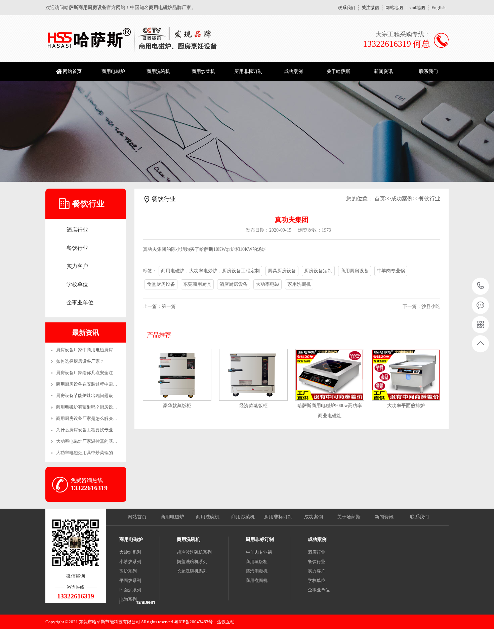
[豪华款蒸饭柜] (177, 375)
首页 (379, 198)
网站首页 (72, 71)
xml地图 (417, 7)
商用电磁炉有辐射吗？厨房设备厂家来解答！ (99, 406)
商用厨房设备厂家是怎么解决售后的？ (93, 418)
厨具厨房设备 (282, 270)
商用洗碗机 (158, 71)
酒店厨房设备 (233, 284)
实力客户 (77, 266)
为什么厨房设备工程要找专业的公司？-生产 (98, 429)
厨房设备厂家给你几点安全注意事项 (91, 372)
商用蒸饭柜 (256, 561)
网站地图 (394, 7)
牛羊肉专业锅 (391, 270)
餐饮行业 (77, 248)
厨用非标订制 (248, 71)
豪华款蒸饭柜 (177, 405)
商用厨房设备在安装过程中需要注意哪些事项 (99, 384)
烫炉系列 (128, 571)
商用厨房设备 (354, 270)
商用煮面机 (256, 580)
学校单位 (77, 284)
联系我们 (346, 7)
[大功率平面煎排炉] (406, 375)
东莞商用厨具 (197, 284)
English (438, 7)
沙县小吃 (430, 306)
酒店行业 (77, 230)
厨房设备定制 (318, 270)
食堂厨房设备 (161, 284)
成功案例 (293, 71)
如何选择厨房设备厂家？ (80, 361)
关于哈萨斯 (338, 71)
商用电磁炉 (113, 71)
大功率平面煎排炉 (406, 405)
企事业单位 (80, 302)
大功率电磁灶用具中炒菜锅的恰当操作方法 (97, 452)
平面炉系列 (130, 580)
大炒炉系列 (130, 552)
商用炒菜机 (203, 71)
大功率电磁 (267, 284)
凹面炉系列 (130, 589)
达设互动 (226, 621)
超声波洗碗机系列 (194, 552)
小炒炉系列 (130, 561)
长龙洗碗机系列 (192, 571)
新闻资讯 (383, 71)
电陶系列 (128, 599)
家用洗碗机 (299, 284)
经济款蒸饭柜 (253, 405)
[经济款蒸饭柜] (253, 375)
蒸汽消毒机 (256, 571)
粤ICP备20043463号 (193, 621)
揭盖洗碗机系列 (192, 561)
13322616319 (481, 286)
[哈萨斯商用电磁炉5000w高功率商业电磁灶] (329, 375)
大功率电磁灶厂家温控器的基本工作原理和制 (99, 441)
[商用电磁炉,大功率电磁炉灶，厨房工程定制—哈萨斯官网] (131, 38)
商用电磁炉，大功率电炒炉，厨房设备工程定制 (210, 270)
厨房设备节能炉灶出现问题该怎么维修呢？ (97, 395)
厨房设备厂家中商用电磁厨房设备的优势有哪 (99, 349)
